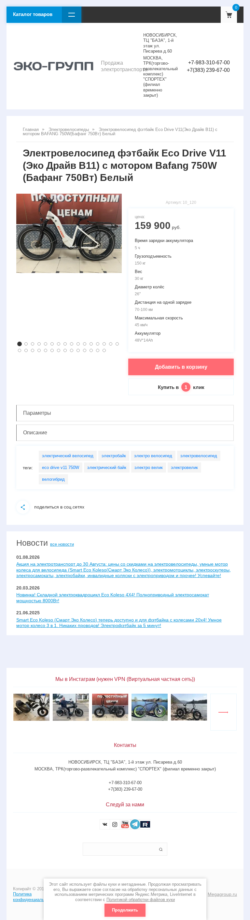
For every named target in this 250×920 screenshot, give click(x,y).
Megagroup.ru (222, 894)
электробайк (114, 455)
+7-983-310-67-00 (209, 62)
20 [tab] (39, 350)
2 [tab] (26, 344)
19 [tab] (32, 350)
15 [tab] (110, 344)
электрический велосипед (67, 455)
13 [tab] (97, 344)
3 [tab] (32, 344)
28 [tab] (91, 350)
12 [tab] (91, 344)
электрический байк (106, 467)
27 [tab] (84, 350)
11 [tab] (84, 344)
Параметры (37, 413)
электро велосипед (153, 455)
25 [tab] (71, 350)
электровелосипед (198, 455)
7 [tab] (58, 344)
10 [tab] (78, 344)
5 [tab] (45, 344)
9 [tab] (71, 344)
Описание (35, 432)
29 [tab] (97, 350)
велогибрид (53, 479)
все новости (62, 544)
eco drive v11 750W (60, 467)
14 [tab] (104, 344)
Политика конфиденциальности (34, 897)
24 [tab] (65, 350)
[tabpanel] (69, 233)
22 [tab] (52, 350)
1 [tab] (19, 344)
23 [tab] (58, 350)
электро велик (148, 467)
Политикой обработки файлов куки (140, 899)
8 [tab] (65, 344)
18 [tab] (26, 350)
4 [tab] (39, 344)
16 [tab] (117, 344)
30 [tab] (104, 350)
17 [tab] (19, 350)
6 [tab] (52, 344)
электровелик (184, 467)
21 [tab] (45, 350)
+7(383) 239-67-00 (208, 70)
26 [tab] (78, 350)
